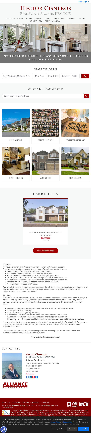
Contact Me (36, 21)
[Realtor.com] (33, 377)
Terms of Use (36, 405)
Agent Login (34, 402)
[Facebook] (27, 377)
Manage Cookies (58, 429)
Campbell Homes (34, 18)
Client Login (45, 402)
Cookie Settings (7, 407)
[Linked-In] (30, 377)
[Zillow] (36, 377)
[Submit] (86, 96)
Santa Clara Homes (55, 18)
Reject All (72, 429)
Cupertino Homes (14, 18)
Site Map (25, 402)
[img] (16, 126)
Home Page (6, 402)
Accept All (83, 429)
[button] (4, 429)
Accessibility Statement (49, 405)
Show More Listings (45, 250)
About (82, 18)
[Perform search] (85, 76)
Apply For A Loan (53, 21)
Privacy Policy (25, 405)
